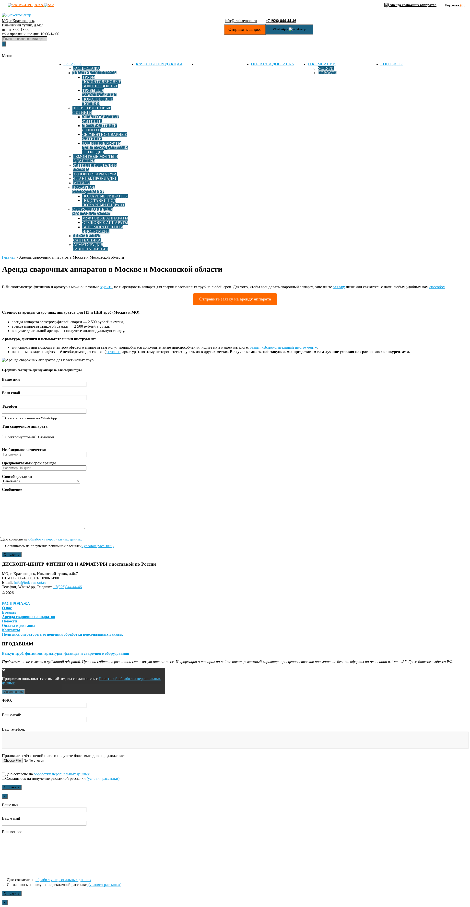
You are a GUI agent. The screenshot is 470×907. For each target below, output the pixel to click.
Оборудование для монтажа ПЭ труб (92, 211)
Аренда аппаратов (216, 64)
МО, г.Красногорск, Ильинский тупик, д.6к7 (22, 23)
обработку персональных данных (55, 539)
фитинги (113, 352)
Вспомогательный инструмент (102, 229)
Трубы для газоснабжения (99, 92)
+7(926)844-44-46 (67, 587)
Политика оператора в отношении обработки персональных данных (62, 634)
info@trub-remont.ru (241, 21)
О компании (322, 64)
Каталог (72, 64)
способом (437, 287)
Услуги (326, 68)
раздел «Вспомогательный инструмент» (283, 347)
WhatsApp (281, 29)
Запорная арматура (95, 174)
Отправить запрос (244, 29)
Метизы (81, 183)
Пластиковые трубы (94, 73)
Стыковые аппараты (105, 222)
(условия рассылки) (98, 546)
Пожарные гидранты (105, 196)
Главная (8, 257)
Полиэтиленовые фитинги (91, 110)
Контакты (391, 64)
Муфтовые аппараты (105, 218)
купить (106, 287)
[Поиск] (4, 43)
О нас (7, 608)
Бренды (9, 612)
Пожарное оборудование (88, 189)
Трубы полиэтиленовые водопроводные (101, 81)
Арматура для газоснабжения (90, 246)
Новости (327, 73)
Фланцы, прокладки (95, 178)
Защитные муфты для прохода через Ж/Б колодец (105, 147)
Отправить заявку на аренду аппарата (235, 299)
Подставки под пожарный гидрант (103, 202)
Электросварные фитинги (100, 119)
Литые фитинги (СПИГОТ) (99, 128)
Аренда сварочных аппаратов (28, 617)
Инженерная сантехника (87, 238)
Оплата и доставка (272, 64)
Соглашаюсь (13, 692)
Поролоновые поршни (97, 101)
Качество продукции (159, 64)
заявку (339, 287)
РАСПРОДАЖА (16, 603)
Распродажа (86, 68)
